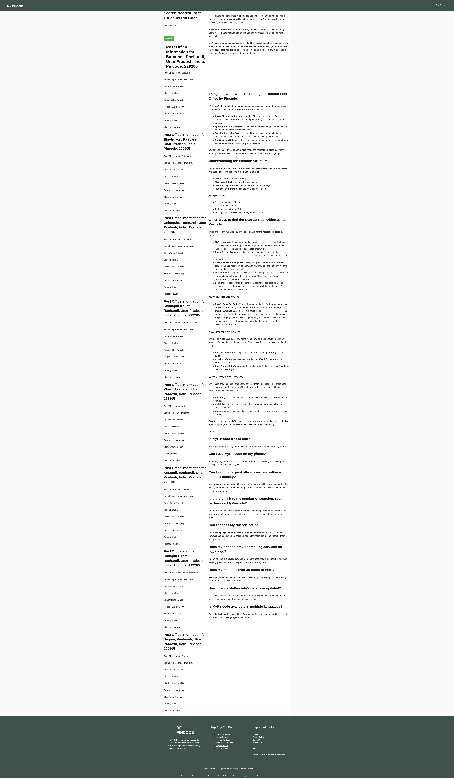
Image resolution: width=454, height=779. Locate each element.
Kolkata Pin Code (222, 737)
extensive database (270, 311)
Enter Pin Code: (171, 25)
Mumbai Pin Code (223, 740)
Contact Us (257, 740)
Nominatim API (213, 776)
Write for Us (257, 743)
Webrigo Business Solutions (243, 769)
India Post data (200, 776)
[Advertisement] (249, 74)
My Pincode (15, 6)
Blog (254, 748)
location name (264, 242)
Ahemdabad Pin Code (224, 743)
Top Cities (440, 5)
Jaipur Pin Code (222, 746)
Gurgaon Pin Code (223, 734)
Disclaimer (257, 734)
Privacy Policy (258, 737)
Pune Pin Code (222, 748)
